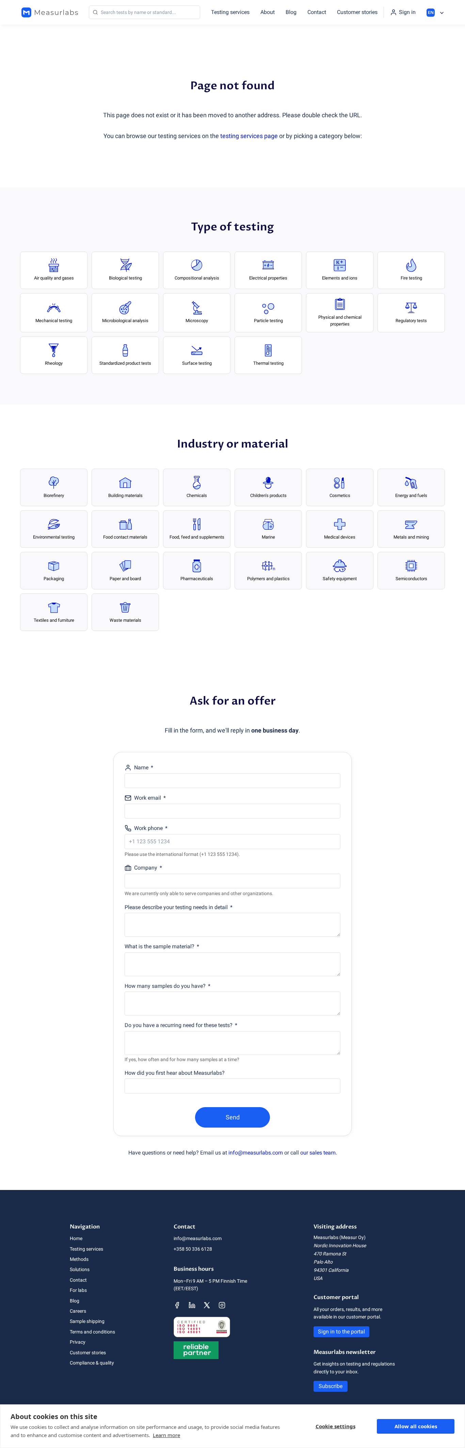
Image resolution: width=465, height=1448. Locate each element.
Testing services (230, 12)
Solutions (80, 1269)
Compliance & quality (92, 1363)
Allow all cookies (416, 1426)
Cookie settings (335, 1426)
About (267, 12)
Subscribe (330, 1386)
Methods (79, 1259)
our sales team (318, 1152)
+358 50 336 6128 (193, 1249)
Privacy (77, 1342)
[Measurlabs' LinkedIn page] (192, 1305)
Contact (316, 12)
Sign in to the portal (341, 1331)
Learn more (166, 1435)
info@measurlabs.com (255, 1152)
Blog (291, 12)
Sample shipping (87, 1321)
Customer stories (357, 12)
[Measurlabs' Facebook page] (177, 1305)
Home (76, 1238)
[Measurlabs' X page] (207, 1305)
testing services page (249, 135)
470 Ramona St (330, 1253)
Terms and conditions (92, 1331)
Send (233, 1117)
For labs (78, 1290)
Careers (78, 1311)
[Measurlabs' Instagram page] (222, 1305)
